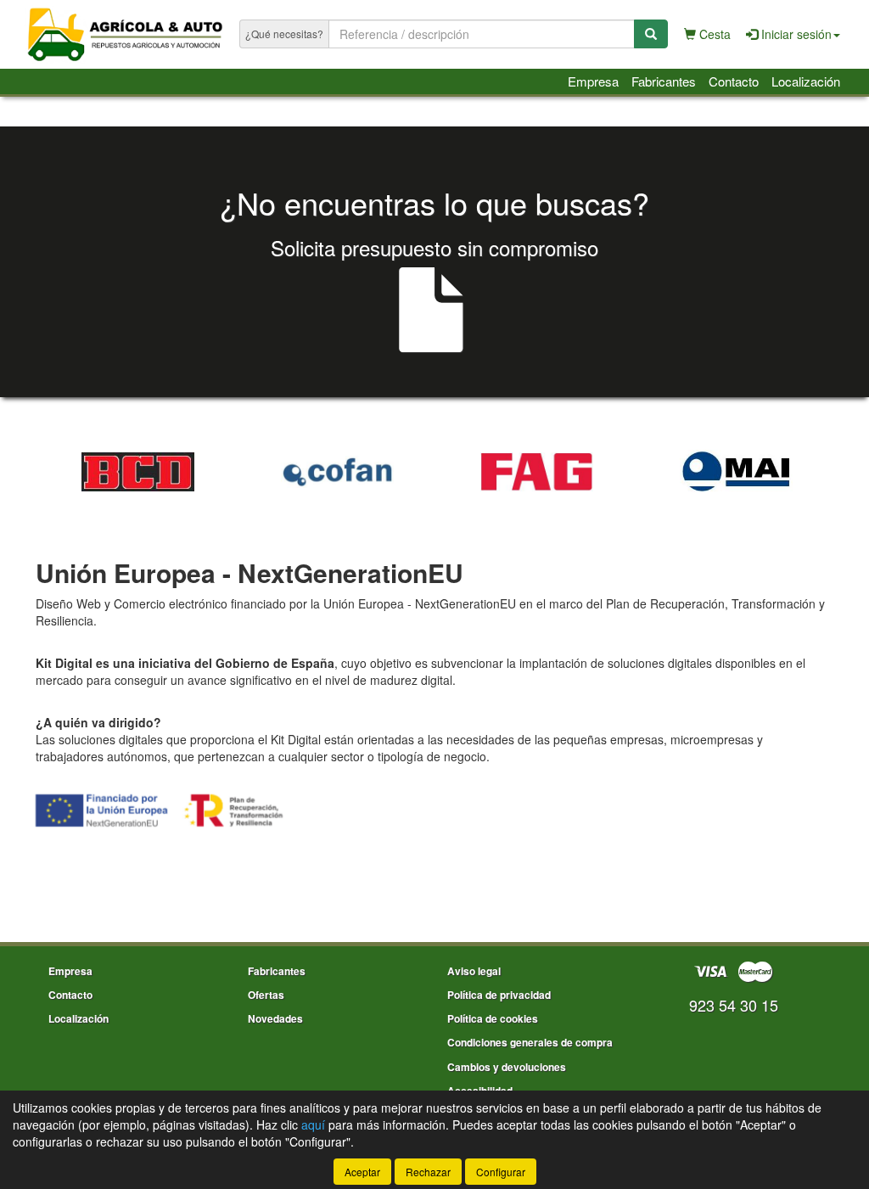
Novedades (275, 1018)
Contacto (734, 81)
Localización (805, 81)
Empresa (593, 81)
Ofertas (266, 994)
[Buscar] (651, 34)
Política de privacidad (499, 994)
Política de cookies (492, 1018)
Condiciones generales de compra (530, 1042)
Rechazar (428, 1171)
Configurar (500, 1171)
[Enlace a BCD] (137, 471)
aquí (313, 1124)
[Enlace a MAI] (736, 471)
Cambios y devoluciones (506, 1066)
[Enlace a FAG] (536, 471)
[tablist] (434, 469)
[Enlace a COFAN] (337, 471)
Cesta (713, 33)
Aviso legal (474, 971)
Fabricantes (663, 81)
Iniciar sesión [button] (795, 33)
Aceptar (362, 1171)
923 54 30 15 (733, 1005)
